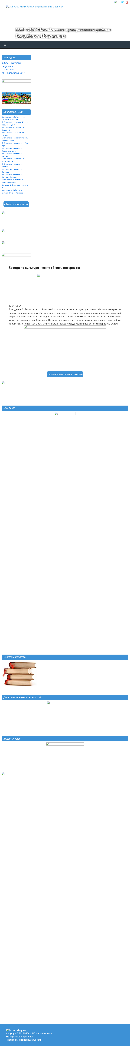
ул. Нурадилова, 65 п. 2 (13, 73)
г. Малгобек (8, 69)
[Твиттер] (122, 2)
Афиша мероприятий (16, 204)
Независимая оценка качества (65, 374)
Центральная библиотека (13, 117)
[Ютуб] (127, 2)
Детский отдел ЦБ (10, 120)
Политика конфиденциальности (24, 1040)
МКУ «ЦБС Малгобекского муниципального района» (63, 29)
